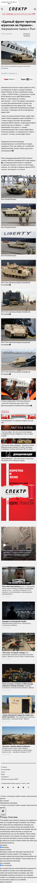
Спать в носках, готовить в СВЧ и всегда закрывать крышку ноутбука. (18, 686)
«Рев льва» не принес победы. (18, 654)
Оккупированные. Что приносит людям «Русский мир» (17, 421)
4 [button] (14, 562)
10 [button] (31, 562)
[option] (18, 544)
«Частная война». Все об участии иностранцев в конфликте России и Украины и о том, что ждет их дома (17, 434)
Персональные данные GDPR (9, 779)
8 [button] (26, 562)
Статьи (3, 772)
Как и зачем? (4, 801)
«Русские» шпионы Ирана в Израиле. (17, 749)
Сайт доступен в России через (18, 14)
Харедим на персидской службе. (16, 623)
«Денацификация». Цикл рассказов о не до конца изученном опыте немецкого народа (17, 459)
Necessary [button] (3, 845)
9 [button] (28, 562)
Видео (3, 774)
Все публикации (5, 769)
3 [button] (11, 562)
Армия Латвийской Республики (19, 405)
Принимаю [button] (4, 803)
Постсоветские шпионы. (18, 590)
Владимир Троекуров (26, 35)
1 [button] (6, 562)
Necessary (5, 847)
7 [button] (23, 562)
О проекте (4, 767)
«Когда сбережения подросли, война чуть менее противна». (18, 717)
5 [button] (17, 562)
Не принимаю (12, 803)
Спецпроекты (5, 411)
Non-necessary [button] (5, 863)
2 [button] (8, 562)
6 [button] (20, 562)
